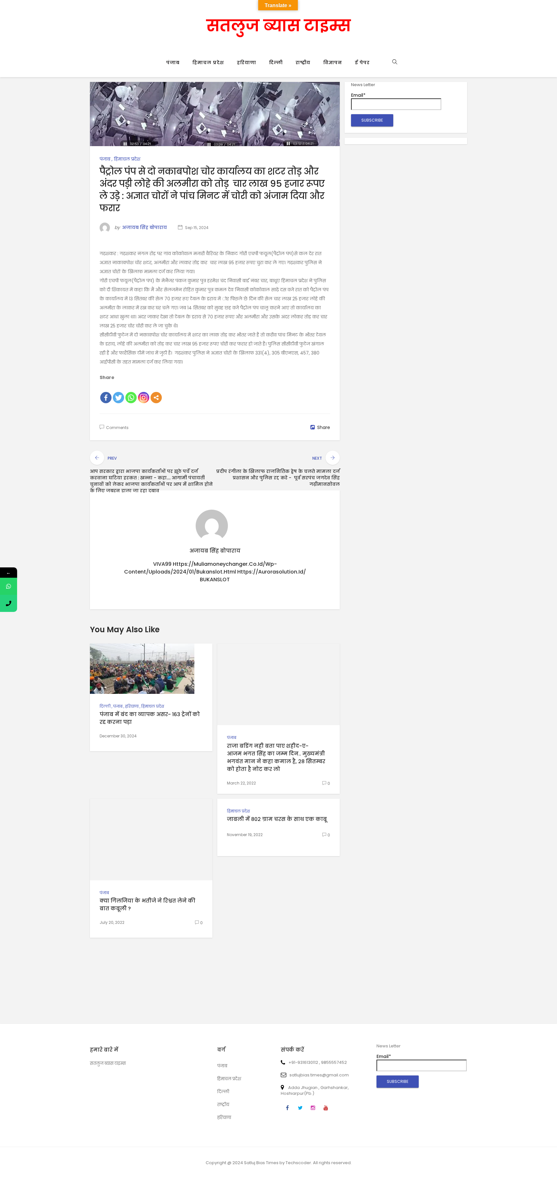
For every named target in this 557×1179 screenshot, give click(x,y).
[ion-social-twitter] (300, 1108)
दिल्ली (276, 62)
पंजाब (173, 62)
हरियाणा (246, 62)
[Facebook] (106, 397)
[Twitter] (118, 397)
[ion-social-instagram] (313, 1108)
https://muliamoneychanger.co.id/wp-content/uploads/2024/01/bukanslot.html (200, 567)
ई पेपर (362, 62)
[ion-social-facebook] (287, 1108)
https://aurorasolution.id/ (271, 571)
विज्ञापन (332, 62)
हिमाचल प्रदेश (208, 62)
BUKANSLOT (215, 579)
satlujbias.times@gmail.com (319, 1075)
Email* (358, 95)
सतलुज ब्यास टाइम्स (278, 25)
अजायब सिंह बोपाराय (144, 227)
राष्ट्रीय (303, 62)
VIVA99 (162, 564)
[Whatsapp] (131, 397)
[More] (156, 397)
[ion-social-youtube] (326, 1108)
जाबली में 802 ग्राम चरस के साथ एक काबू (277, 819)
